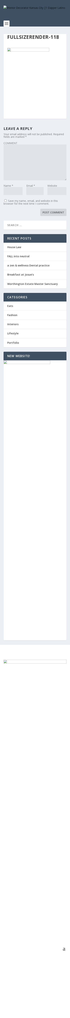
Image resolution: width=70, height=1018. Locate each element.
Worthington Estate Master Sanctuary (32, 284)
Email (30, 185)
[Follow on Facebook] (56, 999)
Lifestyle (12, 333)
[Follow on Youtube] (63, 999)
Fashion (12, 315)
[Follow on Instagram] (49, 999)
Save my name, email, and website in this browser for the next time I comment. (31, 202)
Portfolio (13, 342)
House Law (14, 247)
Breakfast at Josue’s (20, 274)
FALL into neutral (18, 256)
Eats (10, 306)
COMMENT (10, 143)
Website (52, 185)
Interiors (12, 324)
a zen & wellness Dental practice (28, 265)
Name (8, 185)
